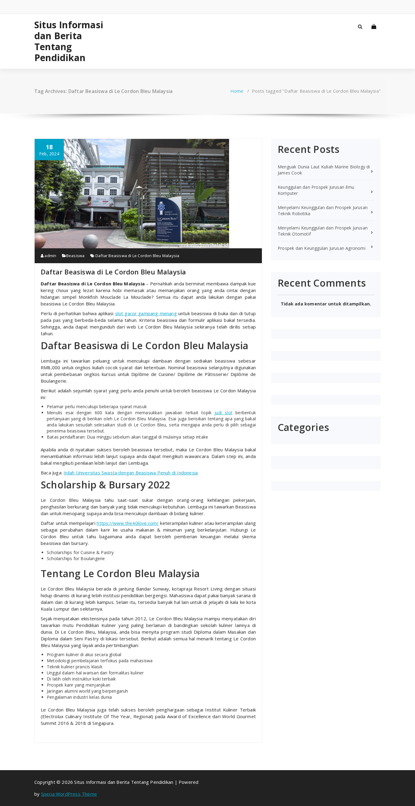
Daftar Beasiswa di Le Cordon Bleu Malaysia (137, 255)
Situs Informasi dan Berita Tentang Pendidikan (68, 41)
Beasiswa (75, 255)
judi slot (223, 412)
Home (237, 91)
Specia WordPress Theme (69, 794)
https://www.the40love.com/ (128, 523)
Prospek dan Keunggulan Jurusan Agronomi (321, 248)
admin (49, 255)
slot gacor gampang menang (146, 313)
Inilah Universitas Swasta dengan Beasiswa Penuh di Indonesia (130, 473)
